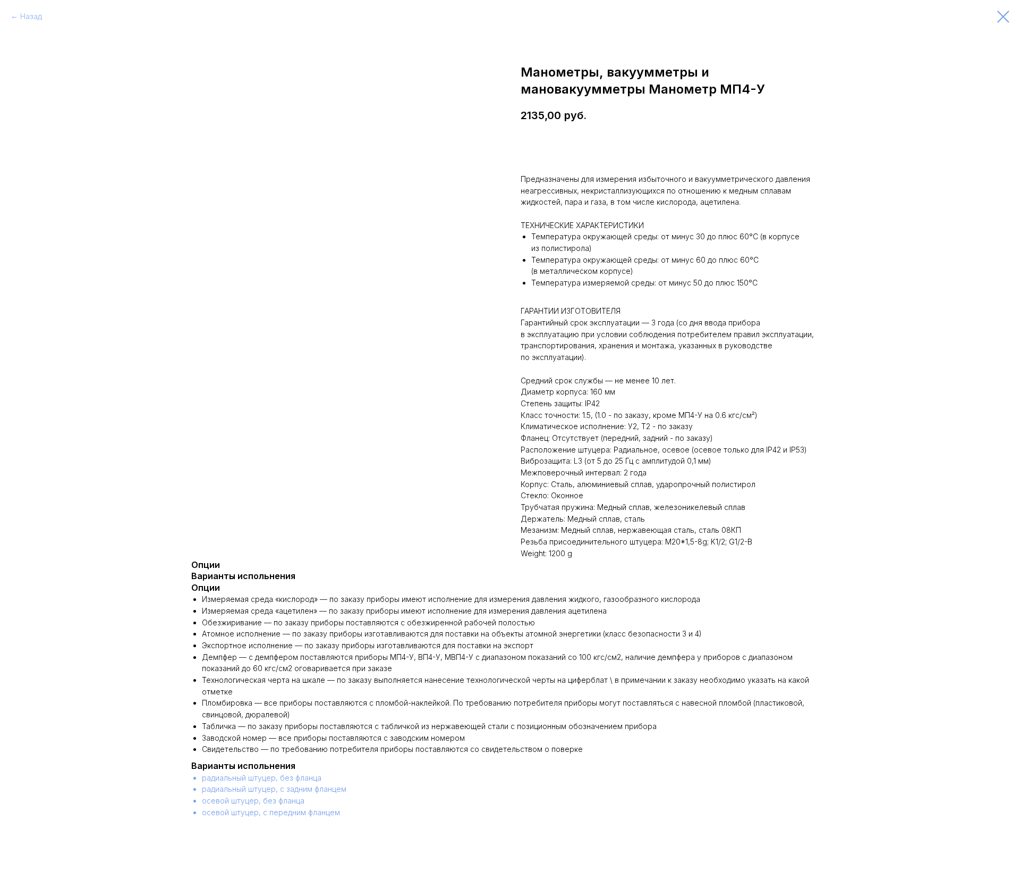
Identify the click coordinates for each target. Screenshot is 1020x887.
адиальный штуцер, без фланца (264, 777)
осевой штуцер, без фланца (253, 800)
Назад (31, 16)
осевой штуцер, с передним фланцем (271, 812)
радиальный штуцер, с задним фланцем (274, 788)
